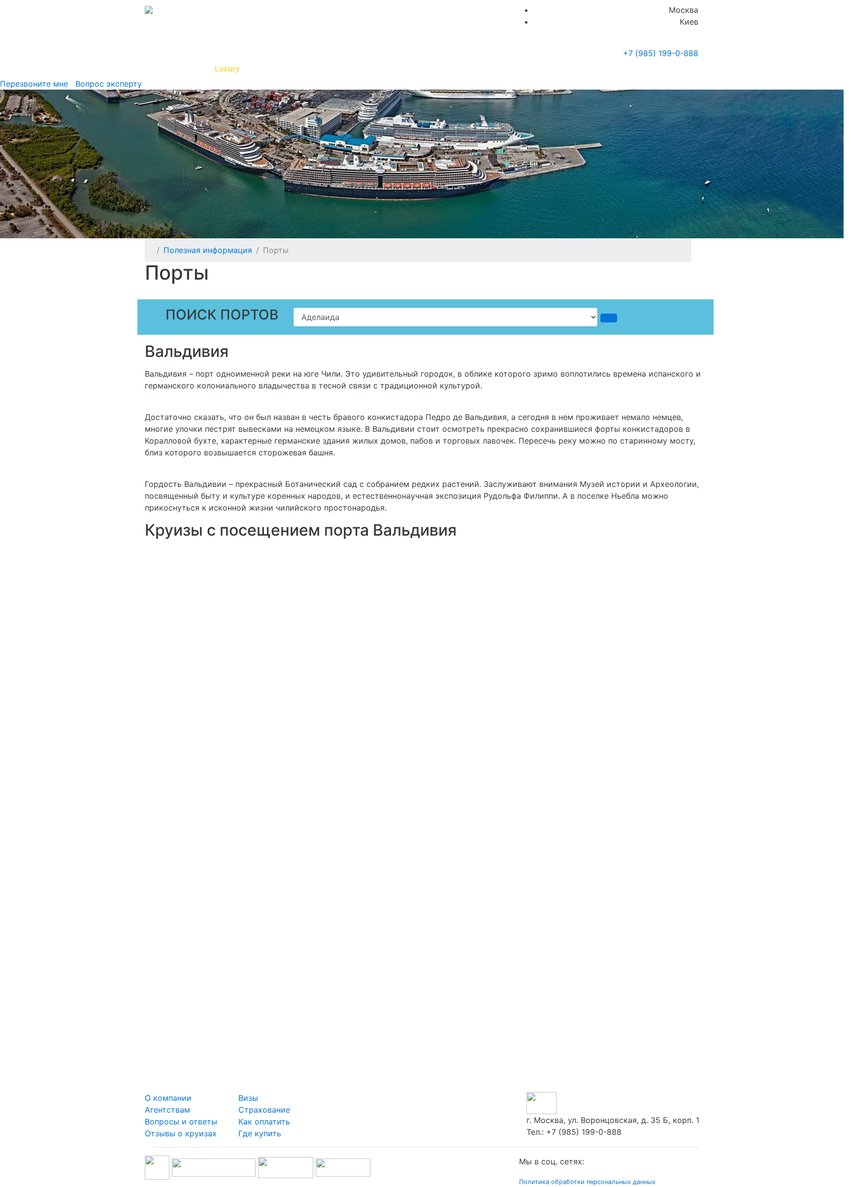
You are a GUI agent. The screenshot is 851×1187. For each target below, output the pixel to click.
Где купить (557, 68)
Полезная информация (292, 68)
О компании (168, 1098)
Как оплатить (264, 1121)
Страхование (264, 1110)
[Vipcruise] (149, 10)
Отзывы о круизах (181, 1133)
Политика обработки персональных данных (587, 1182)
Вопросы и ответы (181, 1121)
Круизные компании (390, 68)
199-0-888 (660, 53)
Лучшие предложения (485, 68)
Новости (610, 68)
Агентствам (167, 1110)
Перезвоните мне (34, 84)
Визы (248, 1098)
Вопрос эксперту (106, 84)
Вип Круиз (180, 68)
